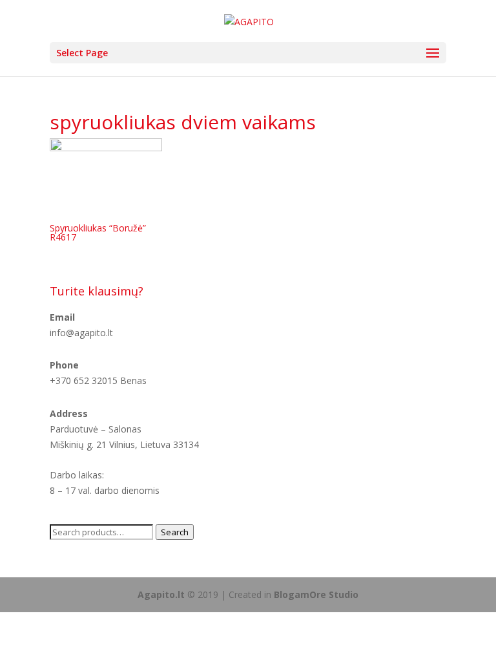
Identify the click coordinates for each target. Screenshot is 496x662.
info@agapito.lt (81, 332)
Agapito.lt (161, 594)
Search (175, 532)
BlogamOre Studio (316, 594)
